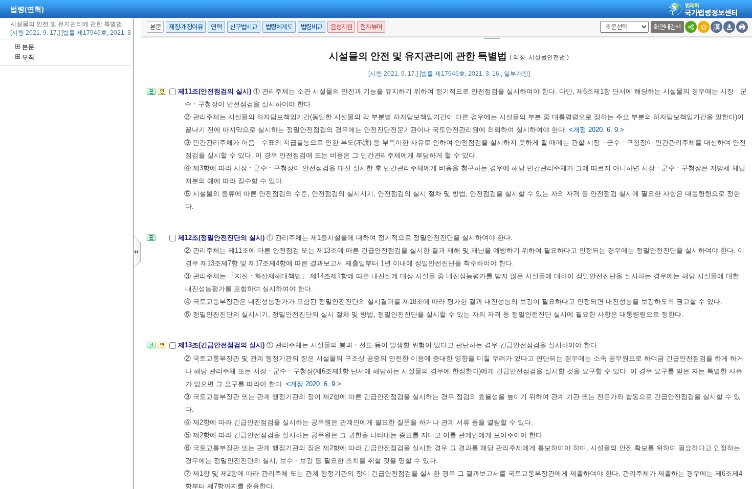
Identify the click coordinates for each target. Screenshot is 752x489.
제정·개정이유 (186, 27)
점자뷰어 (371, 27)
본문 (28, 47)
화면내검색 (667, 27)
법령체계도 (279, 27)
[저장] (729, 27)
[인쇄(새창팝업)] (742, 27)
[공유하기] (691, 27)
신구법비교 (243, 27)
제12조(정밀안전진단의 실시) (222, 237)
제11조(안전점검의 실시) (215, 91)
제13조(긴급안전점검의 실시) (222, 345)
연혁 (216, 27)
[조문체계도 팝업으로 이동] (151, 94)
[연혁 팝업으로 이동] (162, 94)
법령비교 (311, 27)
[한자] (716, 27)
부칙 (28, 57)
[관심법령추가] (704, 27)
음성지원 (341, 27)
